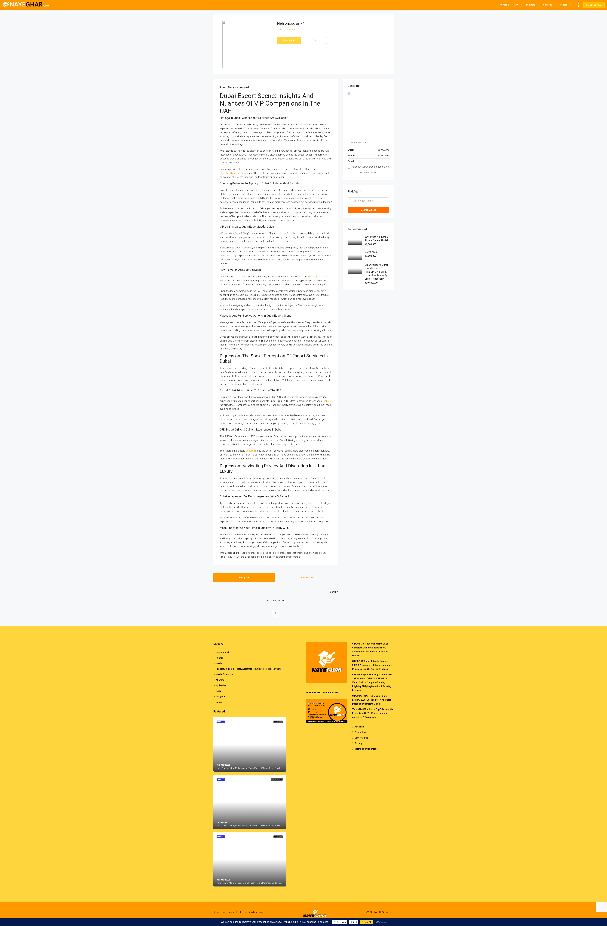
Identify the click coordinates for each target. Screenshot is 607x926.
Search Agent (368, 209)
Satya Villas (371, 252)
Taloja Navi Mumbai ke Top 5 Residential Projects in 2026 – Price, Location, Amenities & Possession (372, 713)
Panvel (219, 658)
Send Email (289, 40)
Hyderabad (221, 685)
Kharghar (220, 680)
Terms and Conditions (366, 749)
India (218, 691)
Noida (219, 663)
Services (547, 4)
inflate (327, 401)
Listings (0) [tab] (244, 577)
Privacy (358, 743)
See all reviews (287, 29)
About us (359, 726)
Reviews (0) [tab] (307, 577)
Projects (530, 4)
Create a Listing (594, 5)
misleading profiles (317, 276)
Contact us (360, 732)
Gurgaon (220, 696)
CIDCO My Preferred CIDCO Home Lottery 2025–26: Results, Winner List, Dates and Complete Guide (371, 700)
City (516, 4)
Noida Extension (224, 674)
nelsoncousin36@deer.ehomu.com (370, 166)
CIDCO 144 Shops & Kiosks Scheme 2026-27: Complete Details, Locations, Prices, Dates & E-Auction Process (372, 665)
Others (563, 4)
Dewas (219, 702)
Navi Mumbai (222, 652)
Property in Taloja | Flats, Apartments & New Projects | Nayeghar (249, 669)
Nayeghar (505, 4)
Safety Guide (361, 738)
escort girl (251, 450)
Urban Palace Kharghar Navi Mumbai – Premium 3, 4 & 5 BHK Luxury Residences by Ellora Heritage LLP (376, 272)
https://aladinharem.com (233, 173)
